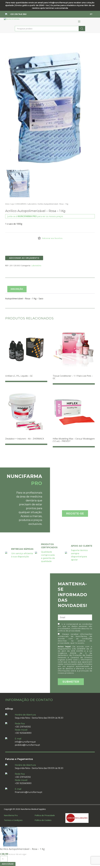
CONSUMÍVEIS (20, 204)
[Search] (82, 28)
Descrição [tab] (17, 289)
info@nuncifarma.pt (25, 742)
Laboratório (32, 204)
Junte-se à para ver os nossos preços (35, 216)
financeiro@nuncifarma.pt (28, 792)
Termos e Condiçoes (13, 820)
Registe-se (75, 513)
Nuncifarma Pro (11, 815)
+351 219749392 (23, 726)
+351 (18, 14)
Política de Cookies (43, 820)
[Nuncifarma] (12, 19)
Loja (12, 204)
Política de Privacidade (45, 815)
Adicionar (8, 864)
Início (7, 204)
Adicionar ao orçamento (24, 258)
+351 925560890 (23, 733)
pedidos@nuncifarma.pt (27, 745)
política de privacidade (69, 631)
